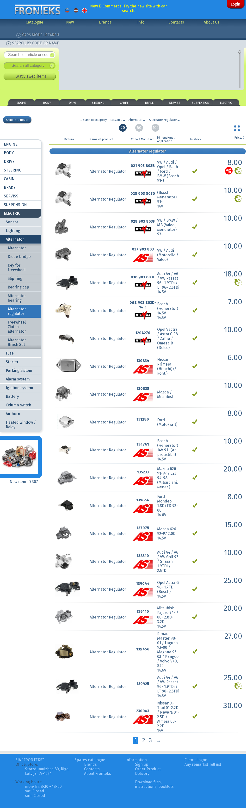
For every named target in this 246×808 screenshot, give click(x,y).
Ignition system (19, 388)
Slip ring (15, 278)
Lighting (13, 230)
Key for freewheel (16, 267)
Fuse (10, 353)
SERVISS (174, 102)
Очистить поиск (17, 120)
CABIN (124, 102)
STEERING (98, 102)
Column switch (18, 405)
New (70, 22)
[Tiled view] (237, 127)
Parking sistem (19, 370)
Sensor (12, 222)
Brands (105, 22)
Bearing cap (18, 287)
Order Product (148, 769)
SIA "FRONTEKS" (29, 760)
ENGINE (21, 102)
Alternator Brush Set (17, 342)
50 (139, 127)
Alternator (15, 239)
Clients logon (195, 760)
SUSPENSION (200, 102)
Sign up (141, 764)
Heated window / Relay (21, 424)
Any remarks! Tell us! (202, 764)
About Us (211, 22)
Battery (12, 396)
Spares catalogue (89, 760)
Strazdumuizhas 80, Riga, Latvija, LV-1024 (47, 771)
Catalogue (34, 22)
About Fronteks (97, 773)
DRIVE (72, 102)
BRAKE (149, 102)
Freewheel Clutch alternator (17, 327)
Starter (12, 362)
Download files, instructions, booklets (154, 784)
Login (235, 4)
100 (156, 127)
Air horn (13, 413)
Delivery (142, 773)
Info (140, 22)
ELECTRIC (226, 102)
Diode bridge (19, 256)
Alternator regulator (17, 311)
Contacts (176, 22)
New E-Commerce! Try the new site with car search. (128, 8)
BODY (47, 102)
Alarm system (18, 379)
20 (123, 127)
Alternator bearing (17, 298)
